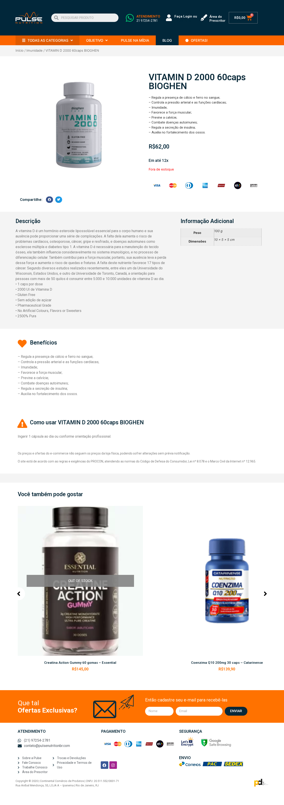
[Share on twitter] (58, 199)
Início (20, 51)
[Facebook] (104, 765)
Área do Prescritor (217, 19)
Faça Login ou (185, 16)
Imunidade (34, 51)
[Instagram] (113, 765)
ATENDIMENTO (148, 16)
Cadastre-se (183, 20)
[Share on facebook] (49, 199)
